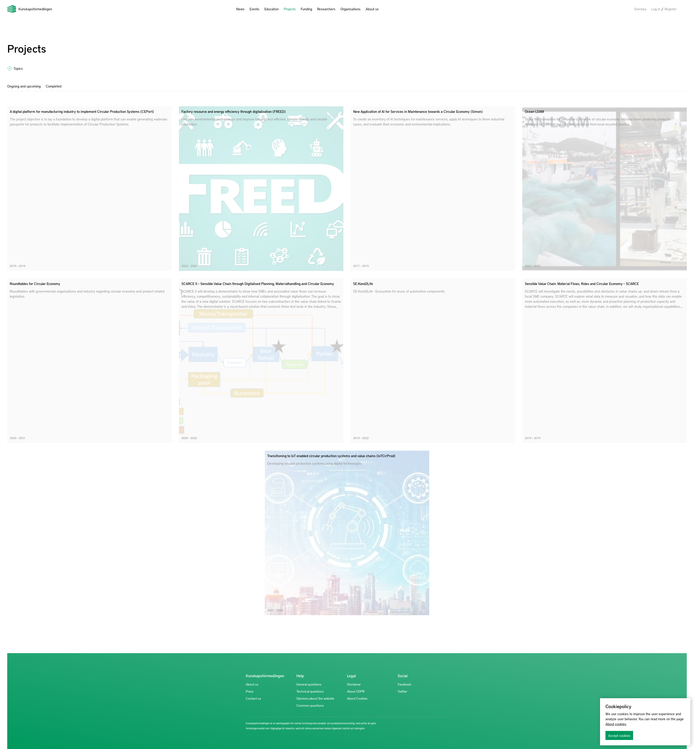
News (240, 9)
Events (254, 9)
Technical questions (310, 691)
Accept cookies (619, 735)
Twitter (402, 691)
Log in (655, 9)
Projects (290, 9)
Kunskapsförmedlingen (35, 9)
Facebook (404, 684)
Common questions (310, 705)
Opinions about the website (315, 698)
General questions (308, 684)
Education (271, 9)
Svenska (640, 9)
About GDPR (356, 691)
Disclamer (354, 684)
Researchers (326, 9)
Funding (306, 9)
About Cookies (357, 698)
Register (671, 9)
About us (372, 9)
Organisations (350, 9)
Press (249, 691)
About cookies (615, 724)
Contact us (253, 698)
